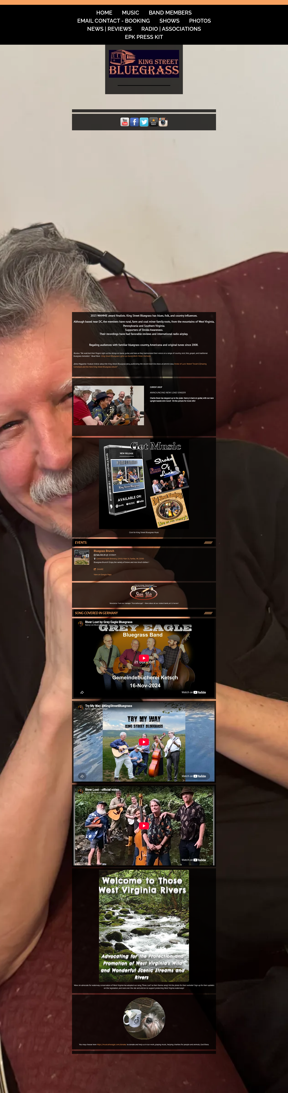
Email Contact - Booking (113, 21)
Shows (169, 21)
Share (100, 569)
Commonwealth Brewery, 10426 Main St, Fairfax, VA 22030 (120, 558)
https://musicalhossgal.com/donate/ (112, 1044)
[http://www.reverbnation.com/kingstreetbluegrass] (153, 122)
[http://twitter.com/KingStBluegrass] (144, 122)
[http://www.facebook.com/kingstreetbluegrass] (134, 122)
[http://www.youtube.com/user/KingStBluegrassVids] (125, 122)
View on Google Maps (102, 574)
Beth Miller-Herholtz (142, 356)
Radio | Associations (171, 29)
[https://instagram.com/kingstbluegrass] (163, 122)
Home (104, 12)
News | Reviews (109, 29)
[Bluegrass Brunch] (81, 564)
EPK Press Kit (144, 37)
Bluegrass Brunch (104, 551)
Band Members (170, 12)
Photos (200, 21)
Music (130, 12)
